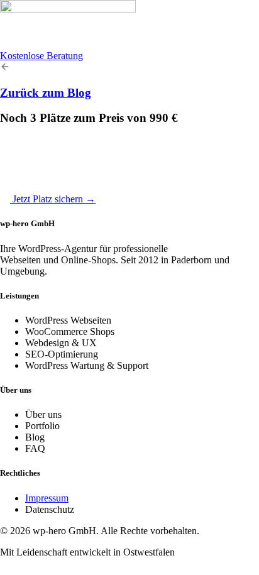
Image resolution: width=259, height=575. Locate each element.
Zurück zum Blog (45, 92)
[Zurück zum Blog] (5, 68)
